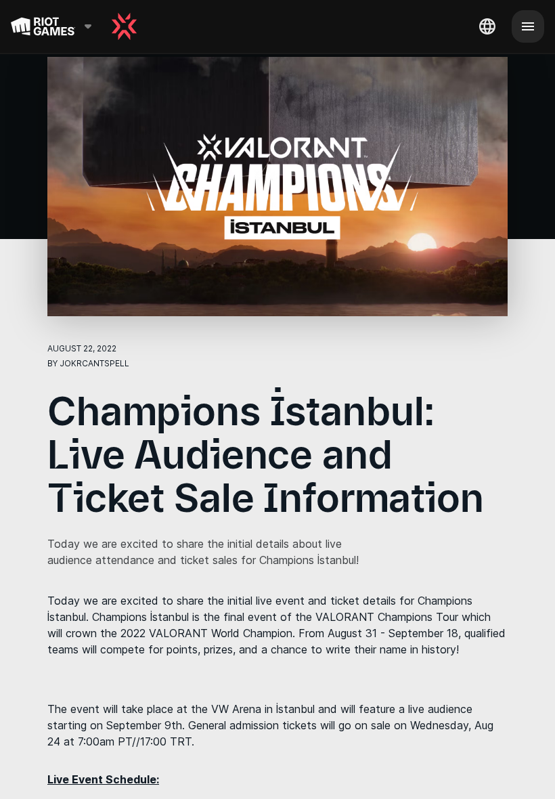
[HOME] (124, 26)
